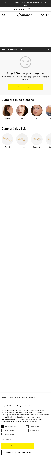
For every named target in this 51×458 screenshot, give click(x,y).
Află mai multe (33, 422)
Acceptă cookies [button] (17, 446)
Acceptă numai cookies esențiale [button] (17, 452)
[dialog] (25, 425)
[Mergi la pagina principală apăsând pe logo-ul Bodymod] (25, 15)
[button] (24, 5)
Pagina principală (25, 87)
